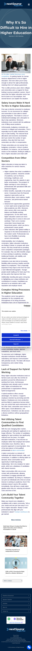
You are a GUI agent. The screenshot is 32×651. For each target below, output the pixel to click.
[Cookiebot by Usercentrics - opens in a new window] (23, 306)
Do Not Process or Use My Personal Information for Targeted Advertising (16, 641)
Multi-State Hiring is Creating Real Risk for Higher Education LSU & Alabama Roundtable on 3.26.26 (15, 528)
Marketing (21, 36)
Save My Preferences (15, 339)
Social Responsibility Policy (16, 637)
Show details (24, 330)
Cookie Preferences (16, 643)
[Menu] (29, 4)
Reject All (16, 344)
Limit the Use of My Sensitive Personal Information (16, 640)
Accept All (16, 335)
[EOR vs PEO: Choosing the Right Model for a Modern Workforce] (16, 562)
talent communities (18, 450)
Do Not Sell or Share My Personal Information (16, 639)
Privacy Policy (16, 635)
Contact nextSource (21, 512)
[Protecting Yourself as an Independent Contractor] (16, 541)
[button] (16, 595)
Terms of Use (16, 636)
